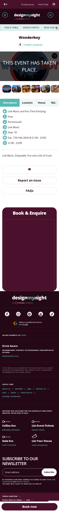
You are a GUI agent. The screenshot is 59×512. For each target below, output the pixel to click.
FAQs (29, 191)
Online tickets (38, 430)
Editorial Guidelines (11, 396)
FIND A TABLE (11, 27)
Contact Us (41, 389)
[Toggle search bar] (50, 15)
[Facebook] (7, 314)
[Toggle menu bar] (5, 15)
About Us (6, 389)
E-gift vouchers (9, 445)
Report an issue (29, 180)
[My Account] (54, 4)
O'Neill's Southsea (32, 44)
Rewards (19, 389)
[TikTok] (52, 314)
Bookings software (11, 430)
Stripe (23, 335)
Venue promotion (40, 445)
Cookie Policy (27, 393)
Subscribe (49, 472)
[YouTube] (40, 314)
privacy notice (22, 482)
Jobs (29, 389)
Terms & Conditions (10, 496)
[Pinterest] (29, 314)
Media (13, 393)
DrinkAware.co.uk (10, 356)
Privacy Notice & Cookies (12, 500)
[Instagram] (18, 314)
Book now (29, 507)
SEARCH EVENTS (31, 27)
